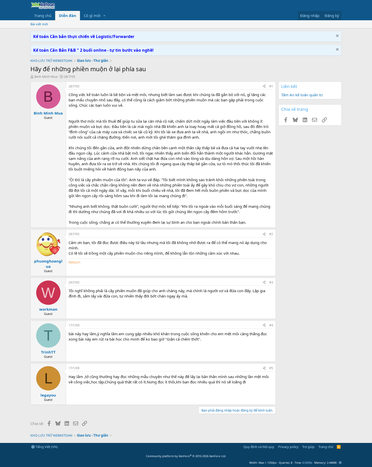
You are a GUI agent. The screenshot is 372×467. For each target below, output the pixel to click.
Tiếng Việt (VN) (46, 446)
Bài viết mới (39, 24)
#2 (271, 234)
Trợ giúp (308, 446)
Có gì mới (92, 15)
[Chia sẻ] (264, 86)
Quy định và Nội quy (258, 446)
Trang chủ (42, 15)
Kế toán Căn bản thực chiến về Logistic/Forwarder (83, 36)
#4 (271, 325)
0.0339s (307, 462)
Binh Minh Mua (45, 76)
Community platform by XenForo (186, 456)
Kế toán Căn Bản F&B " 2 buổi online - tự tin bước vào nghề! (93, 50)
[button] (104, 15)
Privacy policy (288, 446)
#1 (271, 86)
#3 (271, 282)
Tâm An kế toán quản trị (302, 94)
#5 (271, 368)
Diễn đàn (67, 15)
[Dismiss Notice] (337, 36)
